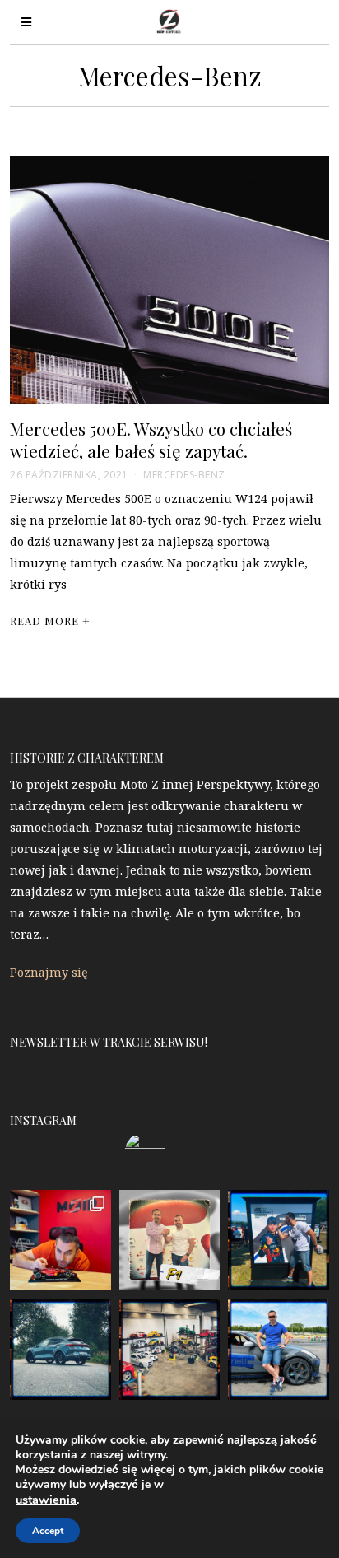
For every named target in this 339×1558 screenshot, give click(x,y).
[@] (169, 1152)
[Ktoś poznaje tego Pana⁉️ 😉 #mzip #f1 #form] (169, 1240)
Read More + (50, 620)
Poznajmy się (49, 972)
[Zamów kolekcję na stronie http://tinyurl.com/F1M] (60, 1240)
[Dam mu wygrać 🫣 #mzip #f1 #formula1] (278, 1240)
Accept (47, 1530)
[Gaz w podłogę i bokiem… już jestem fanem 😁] (278, 1349)
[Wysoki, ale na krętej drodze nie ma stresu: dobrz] (60, 1349)
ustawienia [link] (46, 1499)
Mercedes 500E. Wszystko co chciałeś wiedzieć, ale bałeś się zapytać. (151, 439)
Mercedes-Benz (184, 475)
